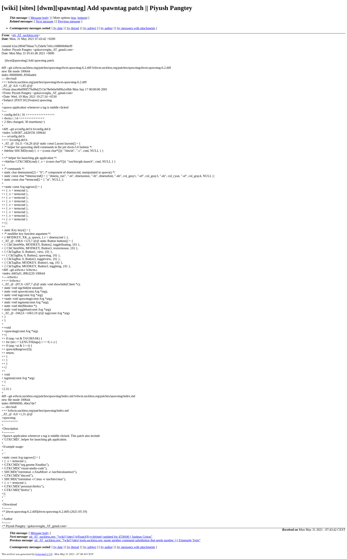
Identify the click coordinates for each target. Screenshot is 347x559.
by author (107, 28)
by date (58, 28)
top (74, 17)
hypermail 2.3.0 (43, 554)
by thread (73, 28)
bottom (82, 17)
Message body (40, 17)
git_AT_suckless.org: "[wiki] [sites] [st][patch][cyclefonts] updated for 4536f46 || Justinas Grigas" (90, 536)
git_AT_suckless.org (25, 35)
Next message (44, 21)
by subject (89, 28)
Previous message (69, 21)
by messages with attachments (136, 28)
